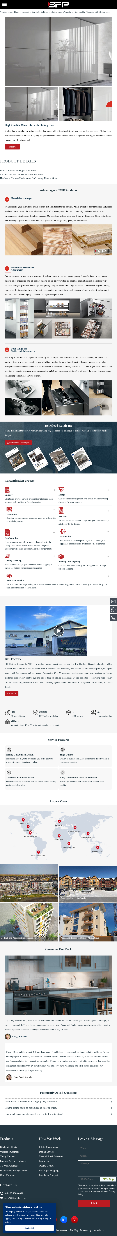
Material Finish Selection (51, 1156)
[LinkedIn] (63, 1219)
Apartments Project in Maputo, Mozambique (20, 938)
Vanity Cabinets (7, 1156)
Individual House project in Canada (76, 938)
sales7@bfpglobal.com (15, 1198)
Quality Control (46, 1165)
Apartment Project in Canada (13, 898)
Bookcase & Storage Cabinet (14, 1170)
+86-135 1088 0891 (13, 1193)
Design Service (46, 1151)
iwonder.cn (99, 1230)
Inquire (12, 147)
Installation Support (48, 1175)
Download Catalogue (19, 442)
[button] (8, 104)
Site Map (74, 1230)
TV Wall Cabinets (9, 1165)
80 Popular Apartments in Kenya (75, 898)
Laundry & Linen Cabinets (13, 1161)
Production (44, 1161)
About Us (11, 693)
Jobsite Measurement (49, 1147)
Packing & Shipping (48, 1170)
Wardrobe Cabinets (9, 1151)
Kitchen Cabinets (8, 1147)
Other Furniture (7, 1175)
